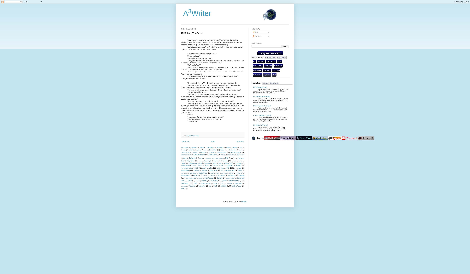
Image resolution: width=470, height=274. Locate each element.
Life (210, 168)
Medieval (196, 170)
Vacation (192, 186)
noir (218, 173)
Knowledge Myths (186, 168)
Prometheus (221, 175)
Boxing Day (232, 150)
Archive (265, 83)
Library (204, 168)
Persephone (185, 175)
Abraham (193, 147)
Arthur (191, 150)
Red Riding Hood (191, 178)
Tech (195, 183)
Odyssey (239, 173)
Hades (183, 163)
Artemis (183, 150)
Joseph (229, 165)
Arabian (234, 147)
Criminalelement (186, 154)
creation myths (236, 152)
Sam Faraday (209, 178)
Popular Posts (256, 83)
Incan (194, 165)
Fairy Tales (190, 161)
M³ (235, 168)
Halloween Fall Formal (195, 163)
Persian (205, 175)
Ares (241, 147)
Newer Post (185, 142)
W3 (210, 186)
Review (200, 178)
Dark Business (199, 155)
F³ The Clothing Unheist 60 (262, 115)
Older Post (240, 142)
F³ (235, 158)
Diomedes (231, 154)
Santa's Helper (230, 178)
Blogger (244, 201)
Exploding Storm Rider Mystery (214, 158)
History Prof (228, 163)
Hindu (220, 163)
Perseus (196, 175)
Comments (258, 36)
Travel (215, 183)
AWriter (196, 13)
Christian (203, 152)
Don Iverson (240, 154)
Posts (256, 32)
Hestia (214, 163)
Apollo (228, 147)
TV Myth (229, 183)
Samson (219, 178)
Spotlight (224, 181)
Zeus (182, 188)
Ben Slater (213, 150)
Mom (222, 170)
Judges (238, 165)
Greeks (234, 161)
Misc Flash (213, 170)
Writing (224, 186)
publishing (231, 175)
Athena (199, 150)
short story (214, 181)
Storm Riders (234, 181)
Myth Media (192, 173)
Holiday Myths (185, 165)
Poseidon (212, 175)
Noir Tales (224, 173)
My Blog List (274, 83)
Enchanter (192, 158)
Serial (197, 136)
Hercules (207, 163)
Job (222, 165)
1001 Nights (184, 147)
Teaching (184, 183)
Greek (225, 161)
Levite (196, 168)
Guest (240, 161)
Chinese (195, 152)
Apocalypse (220, 147)
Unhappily (184, 186)
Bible (222, 150)
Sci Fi (190, 181)
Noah (212, 173)
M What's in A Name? (260, 125)
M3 (228, 168)
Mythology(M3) (270, 57)
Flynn (216, 161)
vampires (202, 186)
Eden (184, 158)
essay (201, 158)
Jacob (207, 165)
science (197, 181)
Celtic (240, 150)
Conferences (222, 152)
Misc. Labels (281, 57)
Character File (185, 152)
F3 (187, 136)
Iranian (200, 165)
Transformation (205, 183)
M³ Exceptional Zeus (260, 87)
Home (213, 142)
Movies (240, 170)
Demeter (222, 154)
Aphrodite (209, 147)
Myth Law (184, 173)
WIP (216, 186)
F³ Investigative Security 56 (262, 106)
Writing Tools (236, 186)
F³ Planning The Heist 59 (261, 96)
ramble (241, 175)
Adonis (202, 147)
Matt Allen (192, 136)
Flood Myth (207, 161)
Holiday (238, 163)
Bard (205, 150)
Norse (231, 173)
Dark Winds (213, 155)
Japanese (215, 165)
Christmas (211, 152)
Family (200, 161)
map (239, 168)
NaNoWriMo (203, 173)
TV (222, 183)
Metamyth (204, 170)
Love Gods (220, 168)
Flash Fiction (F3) (257, 57)
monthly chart (229, 170)
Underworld (238, 183)
